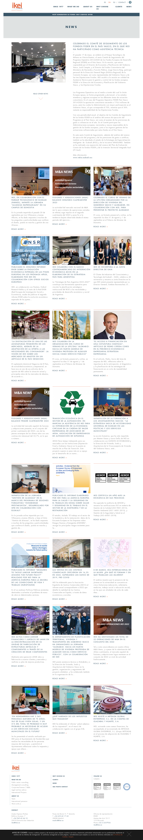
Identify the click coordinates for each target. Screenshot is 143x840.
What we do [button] (73, 6)
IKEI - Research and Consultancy (17, 7)
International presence (19, 801)
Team (13, 799)
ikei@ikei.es (16, 822)
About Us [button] (87, 6)
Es (105, 2)
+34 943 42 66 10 (20, 818)
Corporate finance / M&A (21, 787)
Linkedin (130, 2)
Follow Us (98, 776)
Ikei (16, 769)
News (128, 6)
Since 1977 (58, 6)
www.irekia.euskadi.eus (82, 157)
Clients (118, 6)
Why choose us (102, 8)
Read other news (40, 94)
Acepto (129, 834)
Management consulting (20, 785)
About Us (15, 796)
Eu (114, 2)
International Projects (19, 792)
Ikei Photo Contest (60, 786)
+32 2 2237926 (104, 822)
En (110, 2)
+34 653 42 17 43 (61, 816)
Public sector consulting (20, 782)
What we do (16, 779)
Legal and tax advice (19, 790)
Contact (122, 2)
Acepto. (71, 836)
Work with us (16, 804)
